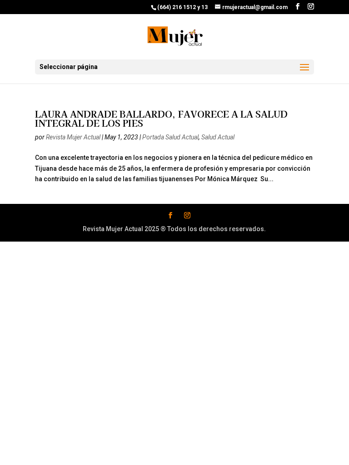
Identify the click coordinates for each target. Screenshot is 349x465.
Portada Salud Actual (170, 137)
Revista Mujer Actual (73, 137)
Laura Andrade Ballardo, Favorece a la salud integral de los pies (161, 118)
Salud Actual (217, 137)
